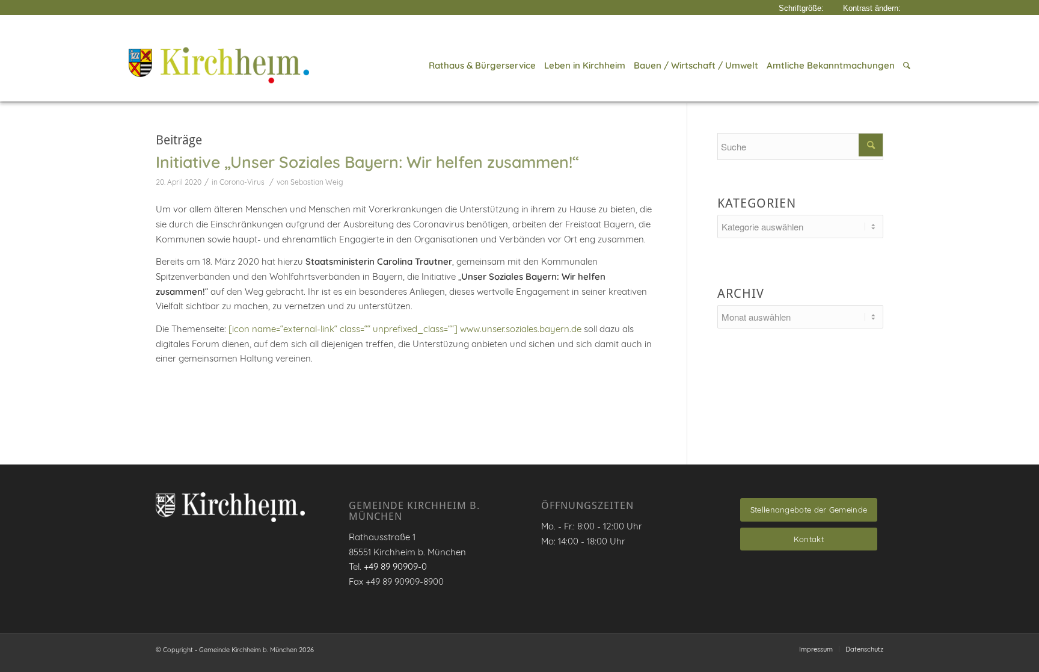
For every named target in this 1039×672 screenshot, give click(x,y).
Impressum (816, 649)
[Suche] (904, 65)
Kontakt (809, 539)
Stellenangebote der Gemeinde (808, 509)
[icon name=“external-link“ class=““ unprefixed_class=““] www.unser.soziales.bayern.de (404, 328)
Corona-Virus (242, 181)
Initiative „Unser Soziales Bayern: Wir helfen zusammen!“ (367, 162)
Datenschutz (864, 649)
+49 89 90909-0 (395, 566)
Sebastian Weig (316, 181)
